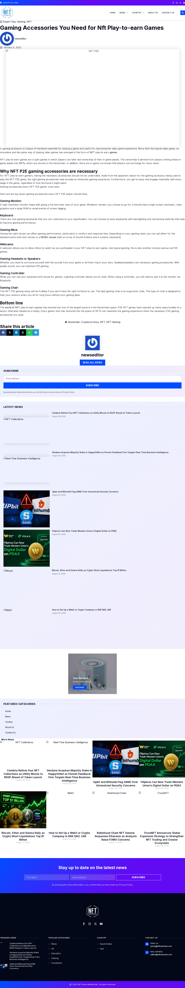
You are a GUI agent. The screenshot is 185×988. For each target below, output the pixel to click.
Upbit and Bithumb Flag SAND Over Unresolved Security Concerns (85, 491)
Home (113, 13)
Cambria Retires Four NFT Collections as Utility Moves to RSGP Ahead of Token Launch (96, 413)
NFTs (22, 163)
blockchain (74, 322)
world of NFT (12, 307)
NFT (29, 21)
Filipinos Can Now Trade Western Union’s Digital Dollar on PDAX (84, 531)
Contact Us (168, 13)
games (113, 152)
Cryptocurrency (90, 322)
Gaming (21, 21)
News (122, 13)
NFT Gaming (113, 322)
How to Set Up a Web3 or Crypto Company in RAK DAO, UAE (81, 609)
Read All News (92, 362)
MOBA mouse (48, 237)
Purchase (79, 687)
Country (136, 13)
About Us (153, 13)
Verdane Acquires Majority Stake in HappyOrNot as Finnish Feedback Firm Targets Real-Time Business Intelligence (110, 452)
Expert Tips (9, 21)
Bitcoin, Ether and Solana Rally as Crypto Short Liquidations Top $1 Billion (89, 570)
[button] (182, 12)
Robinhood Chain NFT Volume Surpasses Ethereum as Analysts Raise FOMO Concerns (116, 836)
